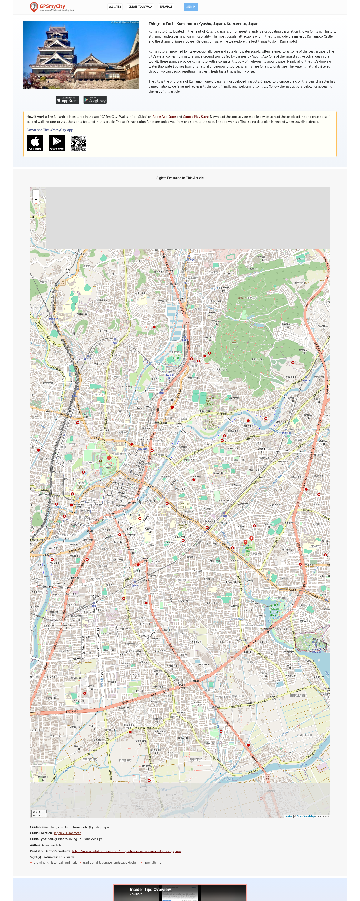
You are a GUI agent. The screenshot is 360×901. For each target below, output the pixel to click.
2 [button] (251, 538)
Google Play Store (196, 117)
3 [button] (245, 541)
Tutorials (166, 7)
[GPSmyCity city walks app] (52, 7)
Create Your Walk (140, 7)
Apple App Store (164, 117)
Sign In (190, 7)
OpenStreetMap (306, 816)
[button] (36, 193)
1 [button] (109, 457)
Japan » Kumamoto (67, 833)
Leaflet (288, 816)
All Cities (115, 7)
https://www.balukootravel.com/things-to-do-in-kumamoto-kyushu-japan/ (126, 851)
